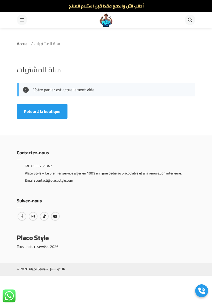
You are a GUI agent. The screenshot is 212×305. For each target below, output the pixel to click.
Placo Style (33, 237)
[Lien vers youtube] (55, 216)
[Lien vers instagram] (33, 216)
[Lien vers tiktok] (44, 216)
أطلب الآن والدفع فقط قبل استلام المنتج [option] (106, 6)
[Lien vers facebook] (22, 216)
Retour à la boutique (42, 111)
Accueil (23, 44)
